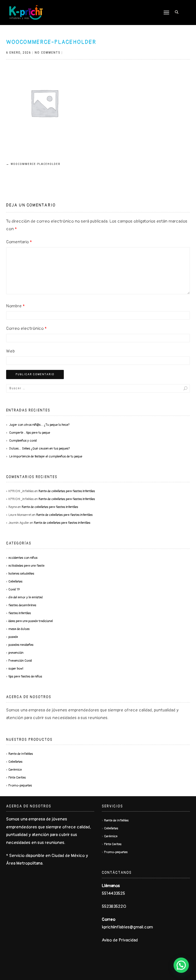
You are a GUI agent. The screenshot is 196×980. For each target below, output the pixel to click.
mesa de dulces (19, 629)
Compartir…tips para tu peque (29, 433)
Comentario (19, 242)
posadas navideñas (20, 645)
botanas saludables (21, 574)
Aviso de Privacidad (120, 940)
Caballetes (15, 581)
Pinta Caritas (17, 778)
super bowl (15, 669)
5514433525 (113, 893)
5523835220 (114, 906)
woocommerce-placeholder (51, 42)
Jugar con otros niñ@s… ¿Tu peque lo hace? (39, 425)
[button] (181, 965)
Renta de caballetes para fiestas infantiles (67, 491)
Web (10, 351)
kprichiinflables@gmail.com (127, 927)
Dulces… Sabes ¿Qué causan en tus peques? (39, 448)
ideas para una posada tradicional (30, 621)
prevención (15, 653)
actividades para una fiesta (26, 566)
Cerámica (15, 770)
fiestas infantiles (19, 613)
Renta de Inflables (20, 754)
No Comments (47, 52)
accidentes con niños (23, 558)
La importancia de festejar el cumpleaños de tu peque (45, 456)
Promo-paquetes (20, 785)
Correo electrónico (26, 328)
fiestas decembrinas (22, 605)
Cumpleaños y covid (23, 441)
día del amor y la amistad (25, 597)
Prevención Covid (20, 661)
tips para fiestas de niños (25, 676)
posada (13, 637)
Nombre (15, 306)
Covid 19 (14, 589)
